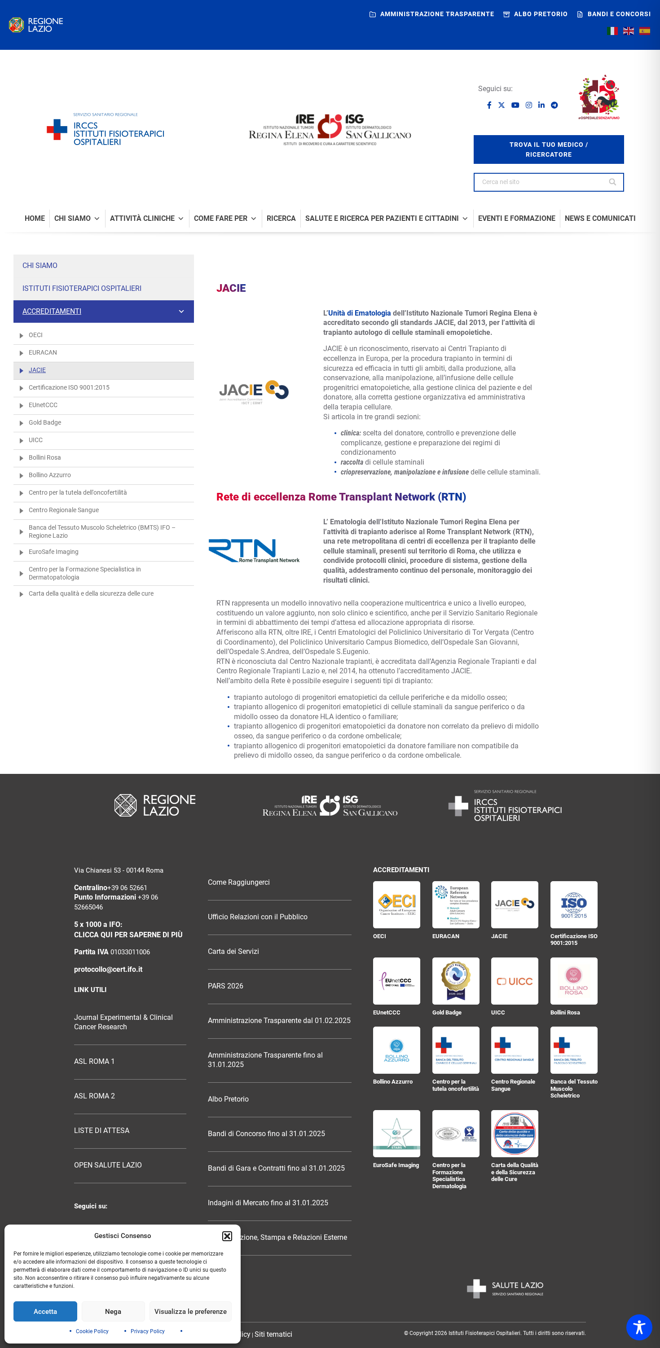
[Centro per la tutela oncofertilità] (456, 1050)
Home (35, 219)
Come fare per (220, 219)
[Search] (613, 182)
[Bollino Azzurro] (396, 1050)
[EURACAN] (456, 904)
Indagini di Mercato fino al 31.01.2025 (268, 1203)
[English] (629, 31)
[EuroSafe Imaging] (396, 1133)
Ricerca (281, 219)
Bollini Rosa (45, 457)
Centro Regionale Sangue (64, 510)
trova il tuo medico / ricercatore (549, 149)
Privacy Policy (148, 1331)
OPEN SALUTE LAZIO (108, 1165)
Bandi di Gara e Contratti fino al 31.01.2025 (276, 1168)
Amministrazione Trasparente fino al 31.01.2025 (265, 1060)
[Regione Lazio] (36, 25)
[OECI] (396, 904)
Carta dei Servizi (233, 952)
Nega (113, 1312)
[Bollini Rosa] (574, 981)
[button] (227, 1236)
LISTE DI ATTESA (101, 1131)
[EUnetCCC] (396, 981)
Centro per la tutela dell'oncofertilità (78, 492)
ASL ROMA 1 (94, 1062)
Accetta (45, 1312)
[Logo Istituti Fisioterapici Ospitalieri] (330, 805)
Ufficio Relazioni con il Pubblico (258, 917)
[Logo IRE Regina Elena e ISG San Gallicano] (330, 130)
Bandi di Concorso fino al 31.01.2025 (266, 1134)
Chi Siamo (72, 219)
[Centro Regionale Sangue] (514, 1050)
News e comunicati (600, 219)
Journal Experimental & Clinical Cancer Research (123, 1022)
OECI (36, 334)
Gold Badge (45, 422)
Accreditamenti (51, 311)
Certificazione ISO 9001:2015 (69, 387)
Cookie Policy (92, 1331)
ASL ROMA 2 (94, 1096)
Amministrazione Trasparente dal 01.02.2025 (279, 1021)
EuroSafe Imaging (54, 551)
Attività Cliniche (142, 219)
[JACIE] (514, 904)
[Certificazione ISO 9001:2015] (574, 904)
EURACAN (43, 352)
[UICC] (514, 981)
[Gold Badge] (456, 981)
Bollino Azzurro (50, 475)
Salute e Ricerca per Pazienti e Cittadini (382, 219)
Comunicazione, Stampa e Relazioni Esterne (277, 1238)
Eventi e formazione (516, 219)
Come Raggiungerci (239, 882)
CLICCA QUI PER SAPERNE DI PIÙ (128, 935)
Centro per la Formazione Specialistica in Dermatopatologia (85, 573)
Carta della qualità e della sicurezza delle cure (91, 593)
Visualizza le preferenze (190, 1312)
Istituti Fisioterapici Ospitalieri (81, 288)
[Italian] (613, 31)
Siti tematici (273, 1334)
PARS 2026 (225, 986)
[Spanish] (645, 31)
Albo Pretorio (228, 1099)
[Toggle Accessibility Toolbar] (639, 1327)
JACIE (37, 369)
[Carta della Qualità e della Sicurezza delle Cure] (514, 1133)
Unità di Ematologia (359, 313)
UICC (36, 439)
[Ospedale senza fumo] (599, 97)
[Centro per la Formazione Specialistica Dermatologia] (456, 1133)
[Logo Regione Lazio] (155, 805)
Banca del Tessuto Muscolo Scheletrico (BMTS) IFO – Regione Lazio (102, 531)
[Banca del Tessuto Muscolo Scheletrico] (574, 1050)
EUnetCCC (43, 404)
